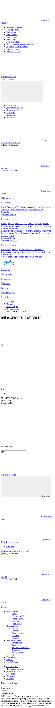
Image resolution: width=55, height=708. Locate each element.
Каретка (38, 223)
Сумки (4, 257)
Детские (37, 207)
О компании (12, 105)
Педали (4, 228)
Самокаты (11, 657)
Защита (15, 249)
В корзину (46, 496)
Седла (17, 233)
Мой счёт (10, 39)
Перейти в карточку (10, 542)
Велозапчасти (12, 626)
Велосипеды (12, 611)
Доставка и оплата (14, 108)
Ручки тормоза (7, 233)
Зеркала (40, 249)
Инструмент (6, 252)
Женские (5, 210)
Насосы (39, 252)
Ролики (9, 659)
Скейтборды (12, 662)
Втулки (11, 223)
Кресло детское (28, 252)
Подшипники (7, 231)
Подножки (6, 254)
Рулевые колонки (38, 231)
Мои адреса (11, 37)
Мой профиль (12, 30)
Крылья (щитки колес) (11, 226)
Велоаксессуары (13, 640)
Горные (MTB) (13, 207)
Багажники (6, 249)
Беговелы (10, 655)
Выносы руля (21, 223)
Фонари (38, 257)
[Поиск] (22, 91)
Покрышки (19, 231)
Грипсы (31, 223)
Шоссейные (6, 212)
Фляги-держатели (27, 257)
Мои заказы (11, 34)
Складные (28, 210)
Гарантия (10, 112)
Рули (48, 231)
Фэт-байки (38, 210)
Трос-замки (13, 257)
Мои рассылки (13, 51)
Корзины (17, 252)
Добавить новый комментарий (15, 551)
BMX (3, 207)
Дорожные (46, 207)
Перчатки (47, 252)
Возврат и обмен (14, 110)
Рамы (27, 231)
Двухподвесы (26, 207)
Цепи (11, 235)
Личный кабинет (14, 27)
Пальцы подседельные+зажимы (36, 226)
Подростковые (16, 210)
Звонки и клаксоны (28, 249)
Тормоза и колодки (29, 233)
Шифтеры (13, 238)
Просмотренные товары (17, 47)
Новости (10, 117)
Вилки (4, 223)
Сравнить (46, 540)
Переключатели (15, 228)
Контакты (10, 115)
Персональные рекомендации (19, 44)
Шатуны (5, 238)
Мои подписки (13, 42)
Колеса (46, 223)
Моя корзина (12, 32)
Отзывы (10, 547)
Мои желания (12, 49)
